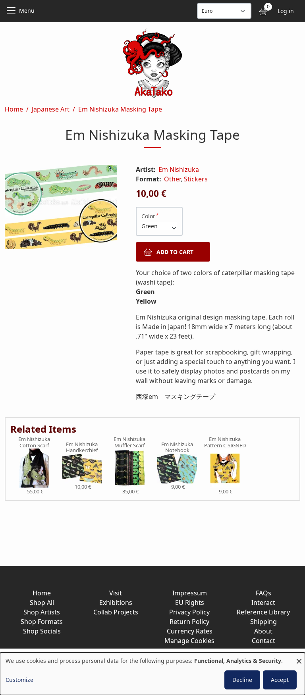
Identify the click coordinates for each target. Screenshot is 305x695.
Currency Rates (189, 631)
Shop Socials (42, 631)
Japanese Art (50, 109)
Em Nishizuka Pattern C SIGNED (225, 442)
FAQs (263, 593)
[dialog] (152, 674)
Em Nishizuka (178, 169)
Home (14, 109)
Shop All (42, 602)
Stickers (196, 179)
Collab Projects (115, 612)
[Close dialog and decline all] (299, 657)
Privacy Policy (189, 612)
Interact (263, 602)
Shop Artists (41, 612)
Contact (263, 640)
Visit (115, 593)
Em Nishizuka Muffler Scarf (129, 442)
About (263, 631)
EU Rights (189, 602)
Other (172, 179)
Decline (242, 679)
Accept (280, 679)
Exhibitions (115, 602)
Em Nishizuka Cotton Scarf (34, 442)
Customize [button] (19, 679)
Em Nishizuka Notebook (177, 447)
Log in (286, 11)
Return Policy (189, 621)
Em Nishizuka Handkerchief (82, 447)
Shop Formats (42, 621)
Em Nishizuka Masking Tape (120, 109)
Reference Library (263, 612)
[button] (61, 208)
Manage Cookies (189, 640)
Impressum (189, 593)
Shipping (263, 621)
